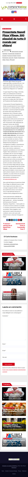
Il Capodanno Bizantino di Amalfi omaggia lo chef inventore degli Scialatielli (13, 265)
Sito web (4, 357)
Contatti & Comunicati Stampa (11, 471)
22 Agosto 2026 (9, 398)
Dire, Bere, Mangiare (7, 28)
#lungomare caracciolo (7, 57)
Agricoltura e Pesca (8, 423)
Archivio (14, 473)
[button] (25, 19)
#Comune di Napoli (12, 55)
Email (4, 350)
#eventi (19, 55)
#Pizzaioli (12, 59)
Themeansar (13, 467)
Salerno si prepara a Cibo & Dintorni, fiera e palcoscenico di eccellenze (14, 442)
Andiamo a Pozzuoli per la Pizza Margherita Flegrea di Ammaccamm (13, 411)
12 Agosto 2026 (9, 444)
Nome (4, 344)
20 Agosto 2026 (9, 413)
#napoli (16, 57)
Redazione (24, 471)
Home (3, 471)
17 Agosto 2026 (9, 429)
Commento (5, 315)
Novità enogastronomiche (9, 407)
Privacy (19, 471)
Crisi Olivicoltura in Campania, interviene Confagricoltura (11, 426)
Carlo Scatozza (7, 49)
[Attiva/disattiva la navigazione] (14, 19)
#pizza (7, 59)
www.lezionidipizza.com (11, 179)
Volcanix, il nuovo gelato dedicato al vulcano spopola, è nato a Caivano (13, 295)
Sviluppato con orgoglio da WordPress (9, 465)
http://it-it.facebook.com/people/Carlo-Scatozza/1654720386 (11, 244)
